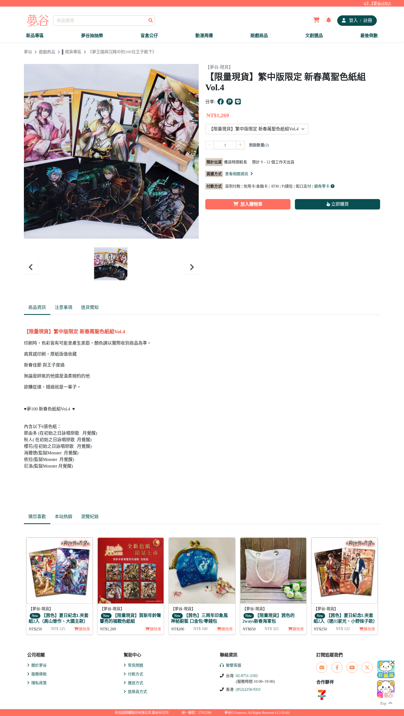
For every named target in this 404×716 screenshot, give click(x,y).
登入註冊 (360, 20)
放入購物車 (251, 204)
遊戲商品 (259, 35)
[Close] (393, 662)
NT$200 (177, 629)
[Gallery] (111, 267)
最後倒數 (369, 35)
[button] (239, 173)
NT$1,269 (108, 629)
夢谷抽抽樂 (92, 35)
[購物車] (316, 21)
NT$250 (35, 629)
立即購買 (339, 204)
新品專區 (35, 35)
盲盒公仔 (149, 35)
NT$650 (249, 629)
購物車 (155, 629)
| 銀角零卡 (321, 186)
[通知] (328, 21)
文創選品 (314, 35)
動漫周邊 (204, 35)
